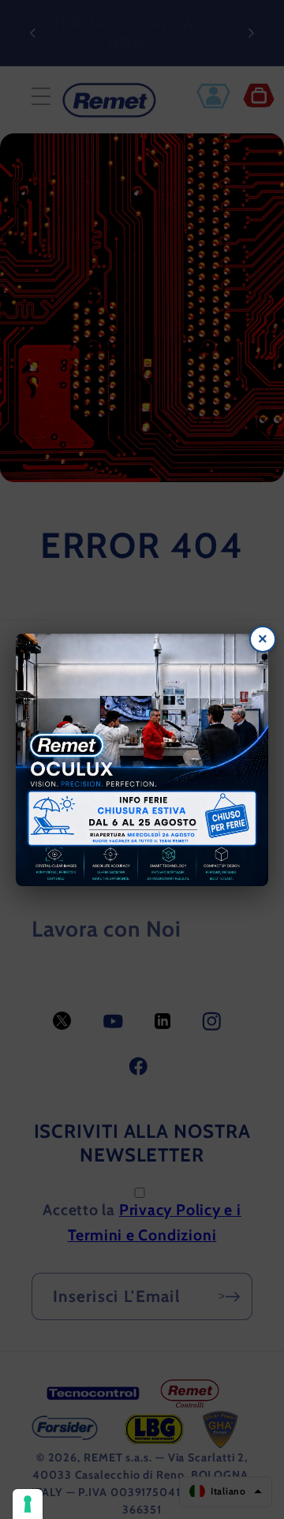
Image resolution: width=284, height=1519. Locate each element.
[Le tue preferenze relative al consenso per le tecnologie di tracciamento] (28, 1504)
